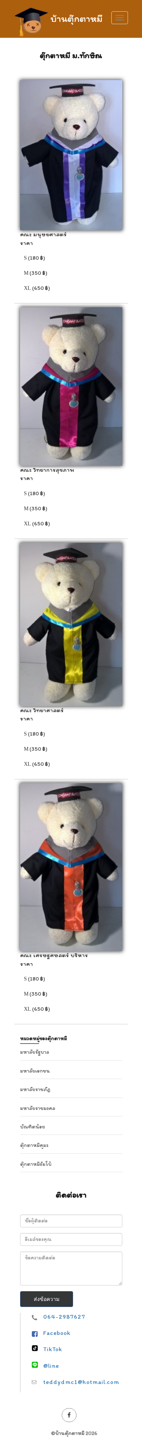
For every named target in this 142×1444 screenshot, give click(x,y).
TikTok (52, 1349)
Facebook (56, 1332)
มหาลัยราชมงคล (37, 1108)
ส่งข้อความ (46, 1299)
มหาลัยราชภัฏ (35, 1089)
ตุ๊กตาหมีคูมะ (34, 1145)
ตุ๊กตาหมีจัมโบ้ (35, 1164)
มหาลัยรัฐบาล (34, 1052)
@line (51, 1365)
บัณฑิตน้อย (32, 1127)
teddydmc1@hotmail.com (81, 1382)
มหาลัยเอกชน (35, 1071)
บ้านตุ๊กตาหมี (76, 17)
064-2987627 (64, 1316)
